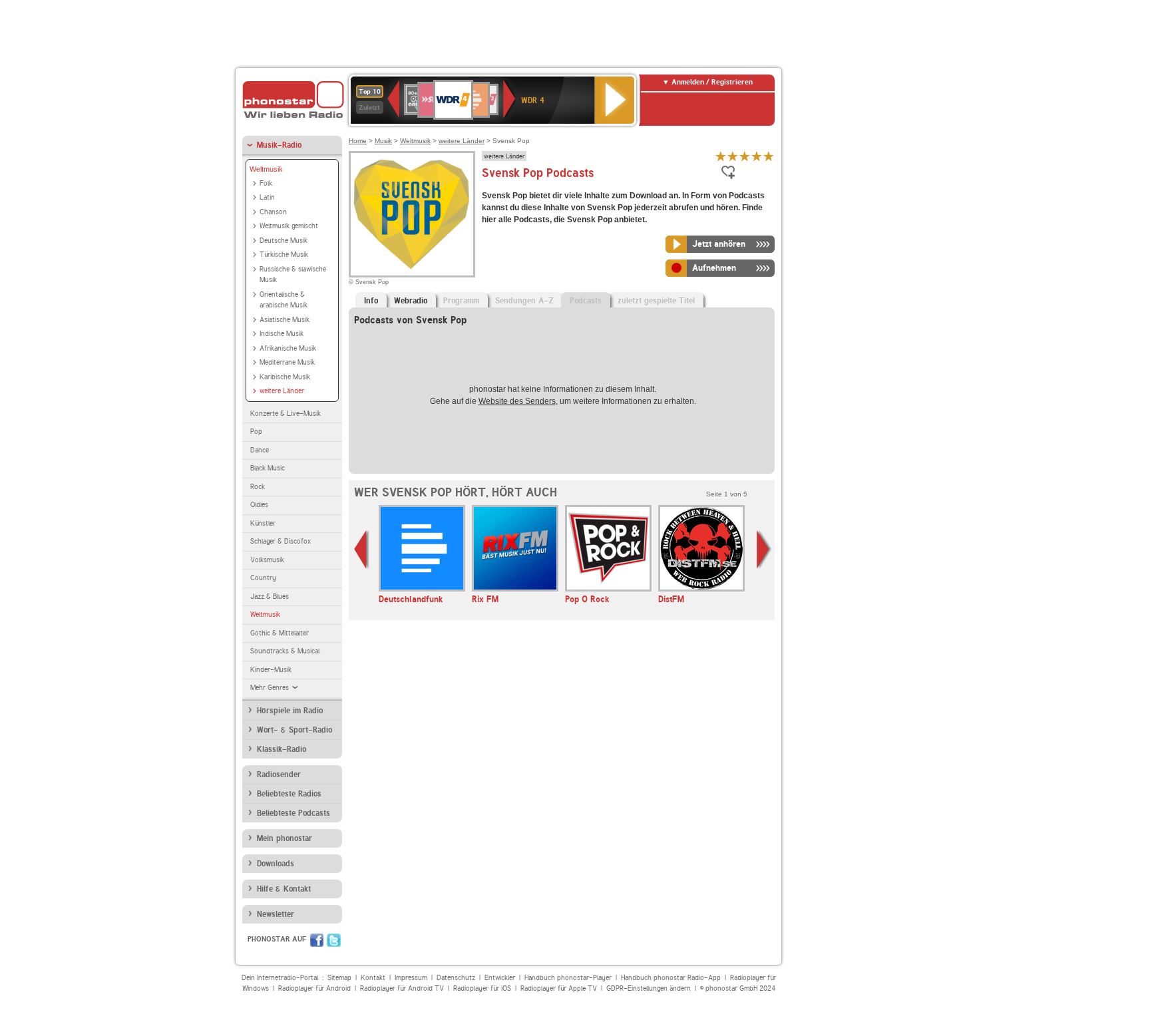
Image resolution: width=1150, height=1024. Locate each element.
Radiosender (279, 774)
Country (263, 578)
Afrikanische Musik (288, 348)
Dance (259, 450)
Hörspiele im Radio (290, 710)
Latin (267, 197)
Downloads (275, 863)
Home (358, 140)
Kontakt (373, 977)
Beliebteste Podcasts (293, 813)
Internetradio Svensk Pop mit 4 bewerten (757, 156)
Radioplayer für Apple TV (558, 988)
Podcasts (586, 300)
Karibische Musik (285, 377)
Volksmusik (267, 560)
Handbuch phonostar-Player (568, 977)
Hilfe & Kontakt (284, 889)
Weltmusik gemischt (289, 226)
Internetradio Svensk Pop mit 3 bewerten (745, 156)
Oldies (259, 504)
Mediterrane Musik (287, 362)
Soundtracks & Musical (284, 651)
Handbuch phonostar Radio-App (671, 977)
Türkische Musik (284, 254)
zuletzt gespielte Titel (656, 300)
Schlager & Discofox (280, 541)
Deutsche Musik (283, 240)
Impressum (411, 977)
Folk (266, 183)
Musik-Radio (279, 145)
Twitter (334, 940)
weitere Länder (282, 391)
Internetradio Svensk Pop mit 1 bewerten (721, 156)
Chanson (273, 212)
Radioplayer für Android (314, 988)
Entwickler (499, 977)
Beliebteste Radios (289, 793)
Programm (461, 300)
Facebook (316, 940)
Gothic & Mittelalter (279, 633)
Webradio (410, 300)
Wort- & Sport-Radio (294, 730)
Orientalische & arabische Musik (283, 300)
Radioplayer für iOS (482, 988)
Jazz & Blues (269, 596)
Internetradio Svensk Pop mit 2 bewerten (733, 156)
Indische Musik (281, 333)
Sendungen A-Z (524, 300)
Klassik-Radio (281, 749)
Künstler (263, 523)
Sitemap (339, 977)
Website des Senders (517, 401)
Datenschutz (456, 977)
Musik (383, 140)
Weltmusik (266, 169)
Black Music (267, 468)
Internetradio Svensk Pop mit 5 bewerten (769, 156)
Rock (257, 486)
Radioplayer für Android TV (402, 988)
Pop (256, 431)
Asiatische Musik (284, 319)
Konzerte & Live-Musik (285, 413)
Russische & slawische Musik (293, 275)
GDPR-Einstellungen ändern (648, 988)
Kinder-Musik (270, 669)
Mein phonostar (284, 838)
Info (371, 300)
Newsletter (275, 914)
